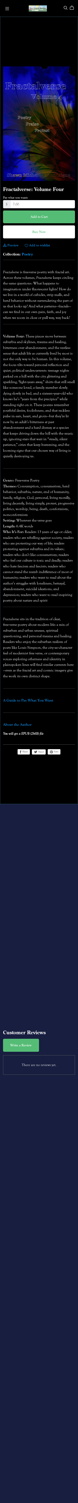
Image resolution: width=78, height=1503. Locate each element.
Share (25, 751)
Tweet (40, 751)
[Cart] (73, 8)
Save (55, 751)
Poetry (27, 254)
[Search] (66, 8)
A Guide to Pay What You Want (28, 700)
